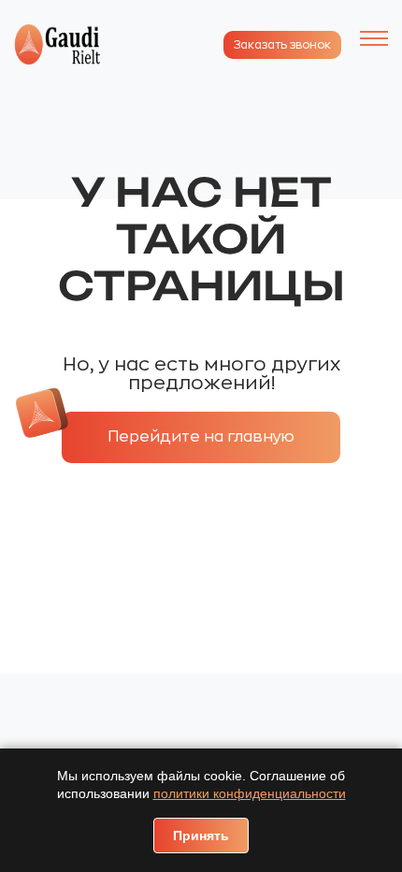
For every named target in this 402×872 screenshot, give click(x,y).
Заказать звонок (282, 45)
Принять (201, 835)
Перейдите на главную (201, 436)
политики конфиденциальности (249, 793)
